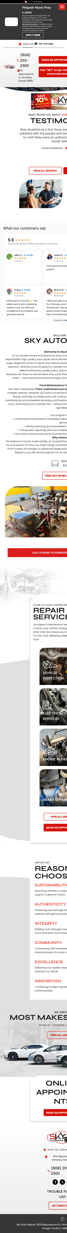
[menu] (62, 6)
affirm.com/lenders (29, 24)
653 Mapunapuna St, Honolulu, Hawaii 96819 (26, 75)
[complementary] (57, 1223)
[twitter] (62, 1182)
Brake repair (55, 799)
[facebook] (55, 1182)
